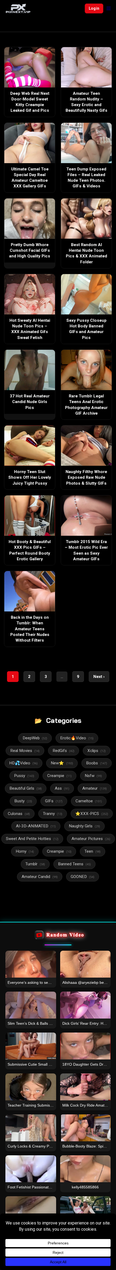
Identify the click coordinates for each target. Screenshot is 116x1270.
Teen (92, 851)
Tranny (52, 813)
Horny (25, 851)
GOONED (82, 876)
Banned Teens (74, 864)
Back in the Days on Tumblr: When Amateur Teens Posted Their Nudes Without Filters (29, 629)
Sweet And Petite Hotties (32, 838)
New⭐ (62, 763)
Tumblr (35, 864)
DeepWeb (35, 738)
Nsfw (93, 775)
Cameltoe (89, 801)
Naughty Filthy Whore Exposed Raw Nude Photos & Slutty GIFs (86, 477)
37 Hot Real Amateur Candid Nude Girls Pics (30, 402)
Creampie (59, 775)
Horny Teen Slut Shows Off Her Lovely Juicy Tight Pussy (29, 477)
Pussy (24, 775)
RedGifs (63, 750)
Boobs (96, 763)
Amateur (94, 788)
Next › (99, 676)
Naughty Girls (84, 826)
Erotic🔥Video (77, 738)
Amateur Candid (40, 876)
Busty (23, 801)
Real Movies (25, 750)
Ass (62, 788)
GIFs (54, 801)
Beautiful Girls (25, 788)
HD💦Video (23, 763)
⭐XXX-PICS (91, 813)
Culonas (19, 813)
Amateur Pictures (90, 838)
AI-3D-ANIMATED (36, 826)
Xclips (96, 750)
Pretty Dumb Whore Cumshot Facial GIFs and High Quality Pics (29, 250)
